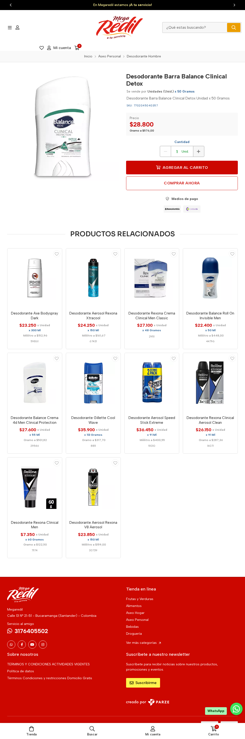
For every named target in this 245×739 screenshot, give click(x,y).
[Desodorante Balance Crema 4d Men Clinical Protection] (34, 382)
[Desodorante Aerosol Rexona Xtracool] (93, 278)
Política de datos (20, 671)
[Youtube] (32, 644)
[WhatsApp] (11, 644)
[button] (10, 5)
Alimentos (134, 606)
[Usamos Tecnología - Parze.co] (147, 702)
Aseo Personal (137, 620)
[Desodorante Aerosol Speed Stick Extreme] (152, 382)
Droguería (134, 634)
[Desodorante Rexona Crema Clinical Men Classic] (152, 278)
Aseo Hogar (135, 613)
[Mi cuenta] (17, 27)
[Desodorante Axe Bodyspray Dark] (34, 278)
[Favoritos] (41, 48)
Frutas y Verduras (139, 599)
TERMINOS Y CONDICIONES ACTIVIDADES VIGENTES (48, 664)
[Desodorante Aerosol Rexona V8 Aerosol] (93, 487)
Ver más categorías (142, 643)
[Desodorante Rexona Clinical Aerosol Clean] (210, 382)
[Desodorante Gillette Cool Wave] (93, 382)
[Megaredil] (119, 27)
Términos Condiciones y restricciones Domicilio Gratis (49, 678)
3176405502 (31, 631)
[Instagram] (43, 644)
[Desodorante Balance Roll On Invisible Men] (210, 278)
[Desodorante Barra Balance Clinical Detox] (63, 125)
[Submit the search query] (233, 27)
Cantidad (181, 142)
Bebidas (132, 627)
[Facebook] (22, 644)
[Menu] (9, 27)
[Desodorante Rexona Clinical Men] (34, 487)
